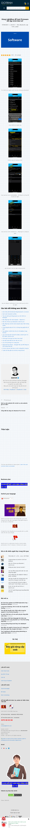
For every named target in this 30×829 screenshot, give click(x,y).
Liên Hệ (3, 677)
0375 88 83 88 (7, 720)
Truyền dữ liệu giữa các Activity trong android (13, 350)
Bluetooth (22, 24)
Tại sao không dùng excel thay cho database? (13, 623)
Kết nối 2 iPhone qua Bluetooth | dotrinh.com (13, 321)
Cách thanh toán (5, 670)
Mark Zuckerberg (5, 695)
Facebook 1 (13, 389)
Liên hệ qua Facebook (6, 680)
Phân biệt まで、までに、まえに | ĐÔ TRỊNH (18, 556)
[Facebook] (1, 748)
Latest (16, 26)
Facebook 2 (20, 389)
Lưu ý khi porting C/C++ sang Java (10, 342)
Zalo (25, 389)
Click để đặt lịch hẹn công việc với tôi (15, 784)
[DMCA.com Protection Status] (15, 794)
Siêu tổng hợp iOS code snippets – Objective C (13, 319)
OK (27, 8)
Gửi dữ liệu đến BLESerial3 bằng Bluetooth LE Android (15, 311)
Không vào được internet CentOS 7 (16, 567)
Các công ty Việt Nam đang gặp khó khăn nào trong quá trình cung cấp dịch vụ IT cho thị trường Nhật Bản (15, 619)
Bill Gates (3, 691)
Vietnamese (6, 498)
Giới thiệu (6, 389)
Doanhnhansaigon (5, 688)
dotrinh (13, 24)
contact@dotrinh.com (6, 725)
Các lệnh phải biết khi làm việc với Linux (12, 340)
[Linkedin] (6, 748)
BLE (18, 24)
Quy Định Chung (5, 674)
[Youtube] (4, 748)
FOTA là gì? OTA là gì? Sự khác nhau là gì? (12, 338)
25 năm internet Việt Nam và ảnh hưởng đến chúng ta (15, 348)
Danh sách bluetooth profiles (9, 314)
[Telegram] (8, 748)
